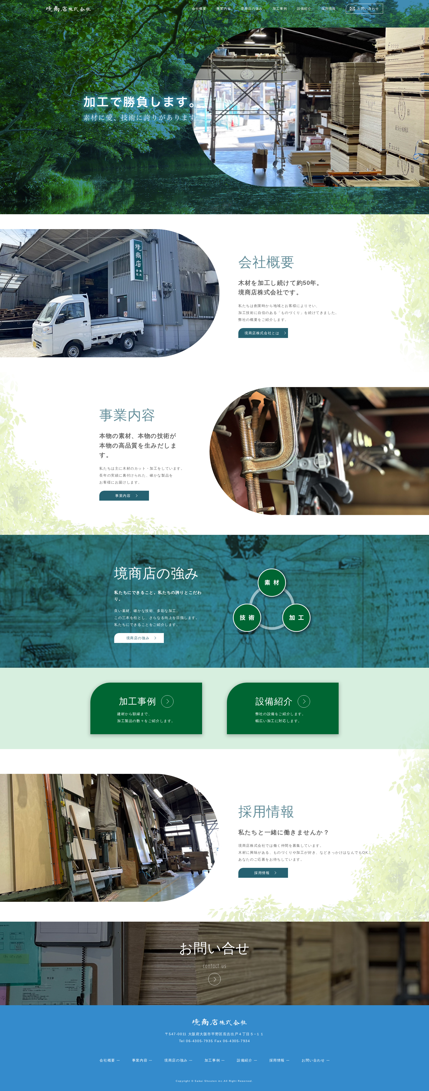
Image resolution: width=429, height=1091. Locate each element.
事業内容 (223, 8)
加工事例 (280, 8)
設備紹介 (304, 8)
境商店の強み (252, 8)
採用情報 (329, 8)
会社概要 (199, 8)
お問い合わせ (313, 1060)
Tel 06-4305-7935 (196, 1041)
